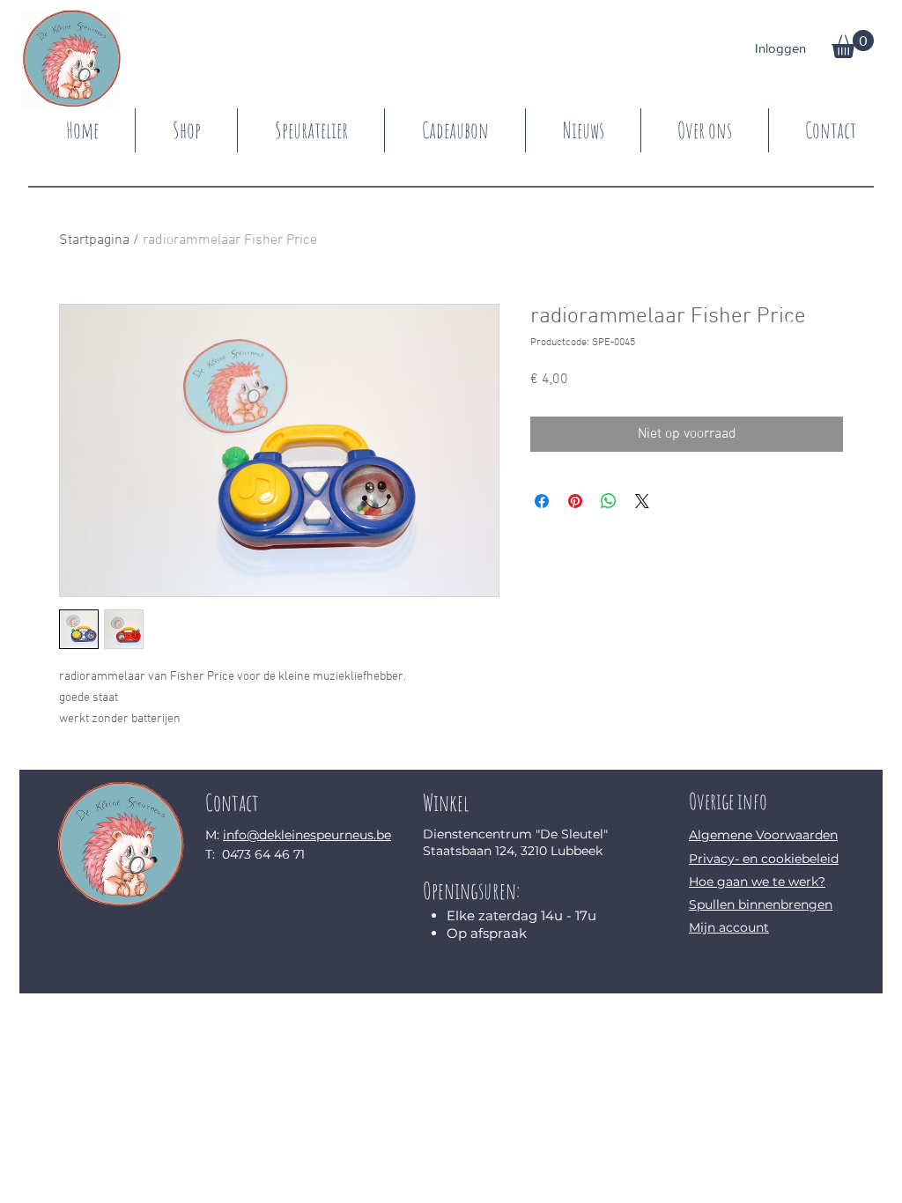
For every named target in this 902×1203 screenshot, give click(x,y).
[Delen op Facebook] (541, 501)
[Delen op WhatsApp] (608, 501)
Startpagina (94, 240)
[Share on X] (642, 501)
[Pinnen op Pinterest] (575, 501)
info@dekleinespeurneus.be (307, 835)
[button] (853, 44)
